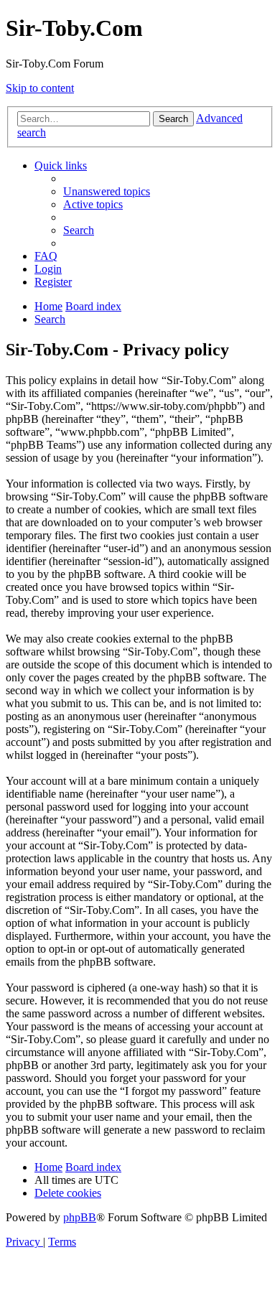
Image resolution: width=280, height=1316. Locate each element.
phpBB (79, 1217)
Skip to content (40, 88)
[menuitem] (106, 191)
